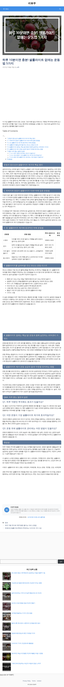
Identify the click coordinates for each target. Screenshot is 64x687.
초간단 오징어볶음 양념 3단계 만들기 (23, 603)
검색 (61, 561)
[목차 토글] (3, 136)
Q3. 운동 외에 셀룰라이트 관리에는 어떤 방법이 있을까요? (27, 157)
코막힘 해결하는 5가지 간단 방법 (22, 613)
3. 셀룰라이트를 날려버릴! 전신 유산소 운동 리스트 (23, 145)
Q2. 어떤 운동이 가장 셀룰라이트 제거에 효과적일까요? (26, 155)
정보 (6, 523)
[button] (60, 8)
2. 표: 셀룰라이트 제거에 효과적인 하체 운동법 (22, 143)
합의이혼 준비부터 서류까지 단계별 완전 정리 (26, 623)
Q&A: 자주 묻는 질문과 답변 (16, 151)
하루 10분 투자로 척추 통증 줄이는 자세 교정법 (20, 525)
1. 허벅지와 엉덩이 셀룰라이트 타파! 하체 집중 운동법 (24, 140)
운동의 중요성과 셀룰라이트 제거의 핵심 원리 (21, 138)
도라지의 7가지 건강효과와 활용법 (22, 643)
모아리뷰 (31, 517)
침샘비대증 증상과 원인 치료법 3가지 (23, 633)
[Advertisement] (31, 81)
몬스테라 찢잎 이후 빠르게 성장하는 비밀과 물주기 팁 (28, 573)
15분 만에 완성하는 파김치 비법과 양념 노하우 (26, 663)
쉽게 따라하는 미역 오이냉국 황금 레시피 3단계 (26, 593)
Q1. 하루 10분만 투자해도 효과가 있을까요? (23, 153)
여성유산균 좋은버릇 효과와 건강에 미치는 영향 (27, 583)
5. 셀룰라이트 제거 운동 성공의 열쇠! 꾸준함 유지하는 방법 (25, 149)
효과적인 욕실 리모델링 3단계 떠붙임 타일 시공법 (27, 653)
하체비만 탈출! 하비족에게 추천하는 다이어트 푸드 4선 (23, 528)
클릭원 (42, 517)
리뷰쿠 (32, 3)
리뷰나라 (37, 517)
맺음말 (10, 159)
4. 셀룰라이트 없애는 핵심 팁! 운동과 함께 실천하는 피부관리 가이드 (28, 147)
